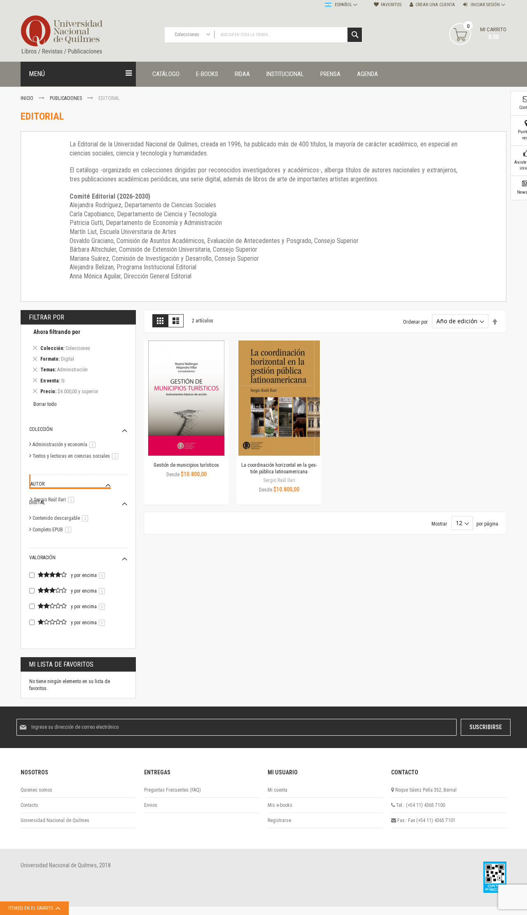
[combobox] (263, 35)
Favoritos (391, 4)
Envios (150, 805)
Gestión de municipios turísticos (186, 465)
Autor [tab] (37, 484)
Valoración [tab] (42, 558)
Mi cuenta (277, 790)
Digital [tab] (37, 502)
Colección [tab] (41, 429)
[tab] (78, 363)
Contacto (29, 805)
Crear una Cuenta (435, 4)
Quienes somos (36, 790)
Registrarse (279, 820)
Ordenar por (415, 321)
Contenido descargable (62, 518)
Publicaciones (66, 98)
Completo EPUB (53, 530)
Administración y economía (65, 444)
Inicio (28, 98)
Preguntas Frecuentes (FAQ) (172, 790)
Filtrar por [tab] (46, 317)
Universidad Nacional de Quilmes (55, 820)
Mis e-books (280, 805)
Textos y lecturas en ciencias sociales (77, 456)
